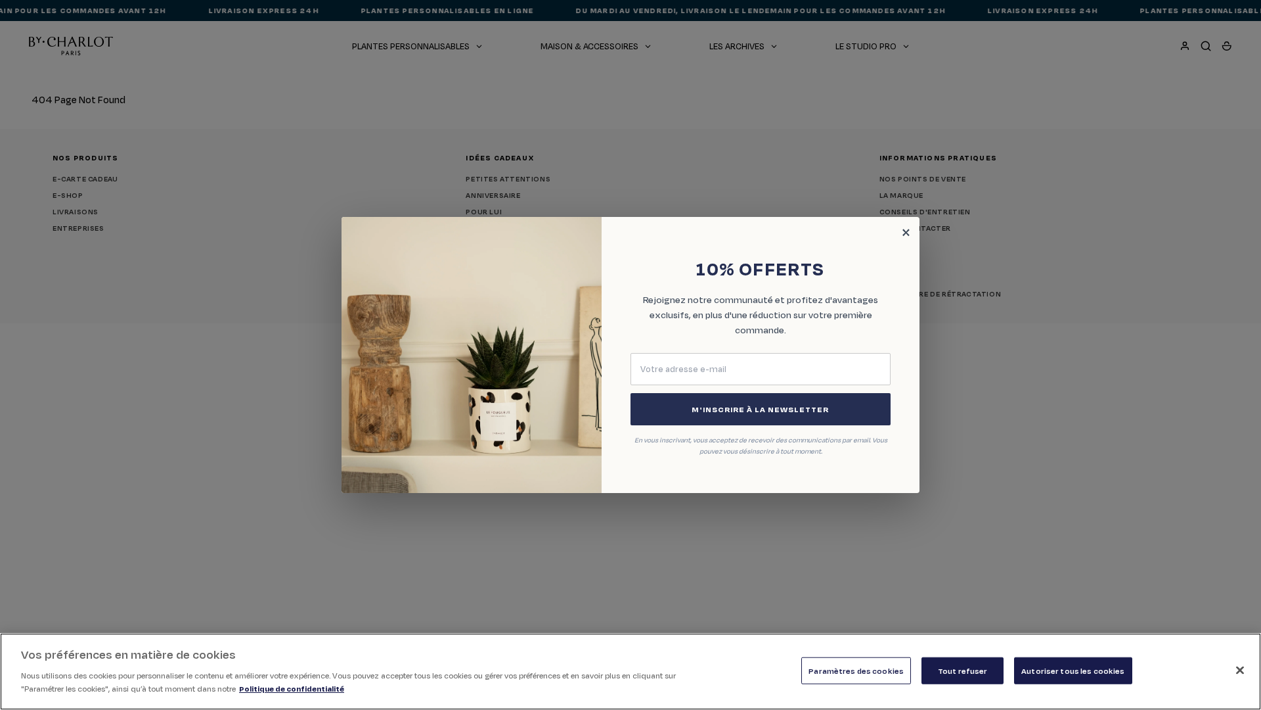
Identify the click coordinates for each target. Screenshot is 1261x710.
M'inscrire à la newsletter (760, 409)
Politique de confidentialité (291, 688)
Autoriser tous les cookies (1072, 670)
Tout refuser (963, 670)
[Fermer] (1240, 669)
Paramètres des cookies (856, 670)
